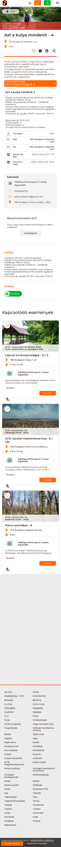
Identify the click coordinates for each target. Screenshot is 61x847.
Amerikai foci (39, 696)
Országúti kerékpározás (11, 776)
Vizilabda (8, 821)
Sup (6, 793)
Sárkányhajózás (41, 775)
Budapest (10, 388)
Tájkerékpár (10, 797)
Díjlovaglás (9, 708)
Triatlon (8, 809)
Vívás (35, 817)
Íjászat (7, 734)
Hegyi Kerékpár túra (43, 724)
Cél (14, 147)
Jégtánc (8, 738)
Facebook (15, 294)
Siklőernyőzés (11, 785)
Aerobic (8, 692)
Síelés (7, 781)
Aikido (36, 692)
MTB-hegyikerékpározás (14, 763)
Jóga (35, 738)
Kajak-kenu (10, 742)
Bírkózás (8, 700)
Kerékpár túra (11, 746)
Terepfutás (38, 805)
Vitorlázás (9, 817)
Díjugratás (38, 708)
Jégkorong (38, 734)
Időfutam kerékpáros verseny (43, 729)
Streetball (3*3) (40, 789)
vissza (12, 11)
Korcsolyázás (11, 750)
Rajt (15, 139)
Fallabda (37, 712)
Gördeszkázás (40, 720)
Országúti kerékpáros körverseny (44, 769)
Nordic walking (12, 768)
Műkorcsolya (39, 762)
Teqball (8, 805)
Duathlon (9, 712)
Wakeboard (10, 825)
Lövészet (37, 758)
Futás (7, 720)
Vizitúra (36, 821)
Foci (6, 716)
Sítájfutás (37, 785)
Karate (36, 742)
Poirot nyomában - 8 (18, 525)
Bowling (37, 700)
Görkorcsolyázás (12, 724)
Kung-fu (37, 754)
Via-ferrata (38, 813)
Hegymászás (10, 728)
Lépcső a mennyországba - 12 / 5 (26, 355)
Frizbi (35, 716)
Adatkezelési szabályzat (42, 840)
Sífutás (36, 781)
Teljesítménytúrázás (14, 801)
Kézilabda (38, 746)
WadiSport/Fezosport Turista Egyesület (33, 373)
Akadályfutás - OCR (14, 696)
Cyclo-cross (39, 704)
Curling (8, 704)
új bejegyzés (30, 233)
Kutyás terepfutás (13, 758)
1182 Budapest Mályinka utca (42, 140)
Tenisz (36, 801)
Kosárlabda (38, 750)
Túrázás (37, 809)
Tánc (35, 797)
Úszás (7, 813)
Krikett (7, 754)
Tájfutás (37, 793)
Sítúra (7, 789)
